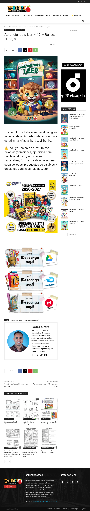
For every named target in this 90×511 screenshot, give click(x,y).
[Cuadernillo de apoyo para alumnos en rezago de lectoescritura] (64, 118)
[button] (83, 20)
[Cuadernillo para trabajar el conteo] (64, 225)
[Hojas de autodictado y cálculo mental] (12, 409)
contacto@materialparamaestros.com (44, 501)
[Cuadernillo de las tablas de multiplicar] (64, 142)
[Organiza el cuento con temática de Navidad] (49, 438)
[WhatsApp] (35, 50)
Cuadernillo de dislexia (76, 186)
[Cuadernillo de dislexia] (64, 190)
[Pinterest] (30, 50)
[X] (25, 50)
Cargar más (72, 234)
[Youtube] (84, 1)
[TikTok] (81, 1)
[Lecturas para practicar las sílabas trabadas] (49, 409)
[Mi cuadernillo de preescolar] (64, 130)
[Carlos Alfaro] (18, 341)
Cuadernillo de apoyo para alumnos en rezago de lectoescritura (77, 116)
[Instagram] (78, 1)
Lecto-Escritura (20, 30)
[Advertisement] (60, 8)
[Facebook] (75, 1)
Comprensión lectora (11, 447)
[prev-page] (5, 461)
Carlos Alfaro (40, 327)
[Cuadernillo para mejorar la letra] (64, 154)
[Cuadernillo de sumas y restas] (64, 213)
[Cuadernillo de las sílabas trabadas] (64, 178)
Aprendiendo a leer (15, 27)
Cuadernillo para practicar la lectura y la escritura (77, 163)
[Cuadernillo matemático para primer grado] (64, 202)
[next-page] (9, 461)
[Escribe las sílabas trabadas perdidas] (31, 409)
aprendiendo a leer (16, 320)
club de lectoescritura (31, 320)
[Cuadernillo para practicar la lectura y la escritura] (64, 166)
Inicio (6, 27)
